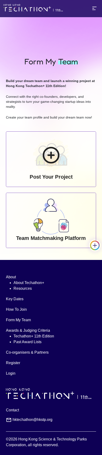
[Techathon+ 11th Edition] (33, 8)
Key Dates (14, 299)
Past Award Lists (28, 342)
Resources (23, 288)
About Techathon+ (29, 283)
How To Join (16, 309)
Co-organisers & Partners (27, 352)
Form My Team (18, 320)
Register (13, 363)
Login (10, 373)
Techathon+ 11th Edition (34, 336)
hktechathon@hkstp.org (32, 420)
